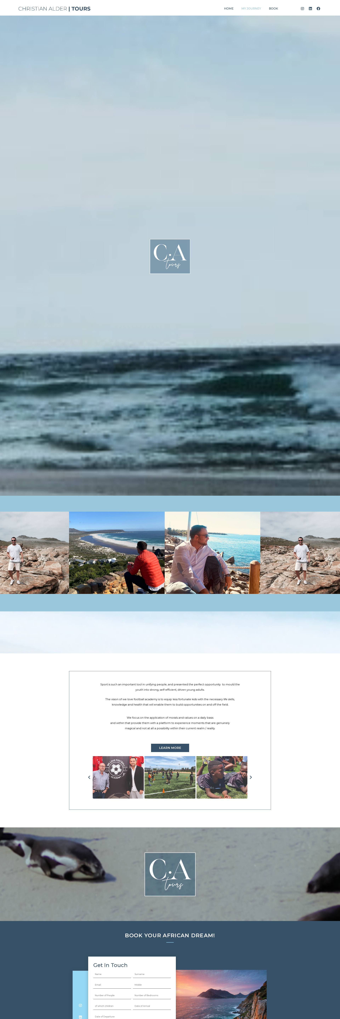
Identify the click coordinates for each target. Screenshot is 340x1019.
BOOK (273, 8)
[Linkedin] (310, 8)
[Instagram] (302, 8)
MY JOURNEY (251, 8)
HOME (229, 8)
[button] (113, 590)
